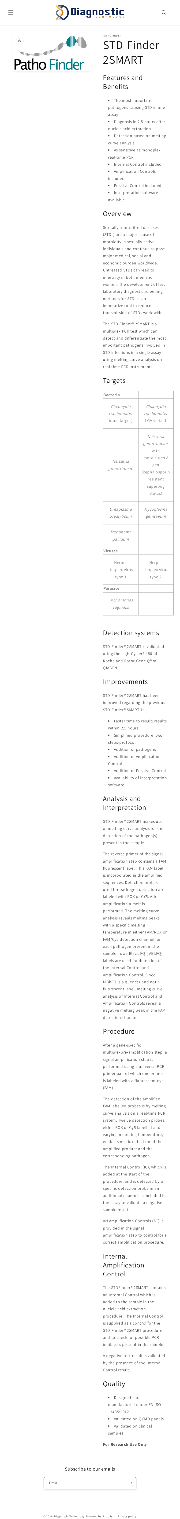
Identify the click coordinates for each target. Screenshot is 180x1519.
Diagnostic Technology (69, 1516)
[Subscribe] (130, 1483)
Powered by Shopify (99, 1516)
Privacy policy (127, 1516)
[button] (10, 12)
